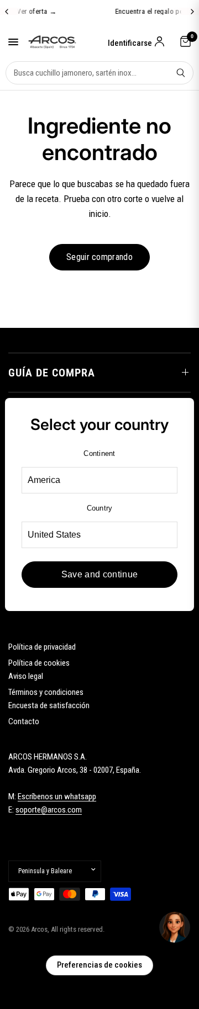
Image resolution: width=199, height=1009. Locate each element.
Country (100, 508)
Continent (99, 453)
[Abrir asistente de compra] (174, 927)
